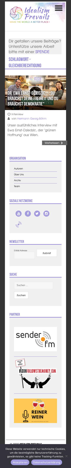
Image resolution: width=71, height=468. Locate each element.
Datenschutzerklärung (46, 462)
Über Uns (19, 174)
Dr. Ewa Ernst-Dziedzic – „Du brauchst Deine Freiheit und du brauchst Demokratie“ (33, 98)
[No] (66, 456)
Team (17, 186)
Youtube (19, 214)
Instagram (46, 214)
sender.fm (19, 224)
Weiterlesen (52, 143)
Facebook (28, 214)
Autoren (18, 168)
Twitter (37, 214)
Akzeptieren (20, 462)
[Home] (30, 15)
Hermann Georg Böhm (31, 118)
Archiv (17, 180)
